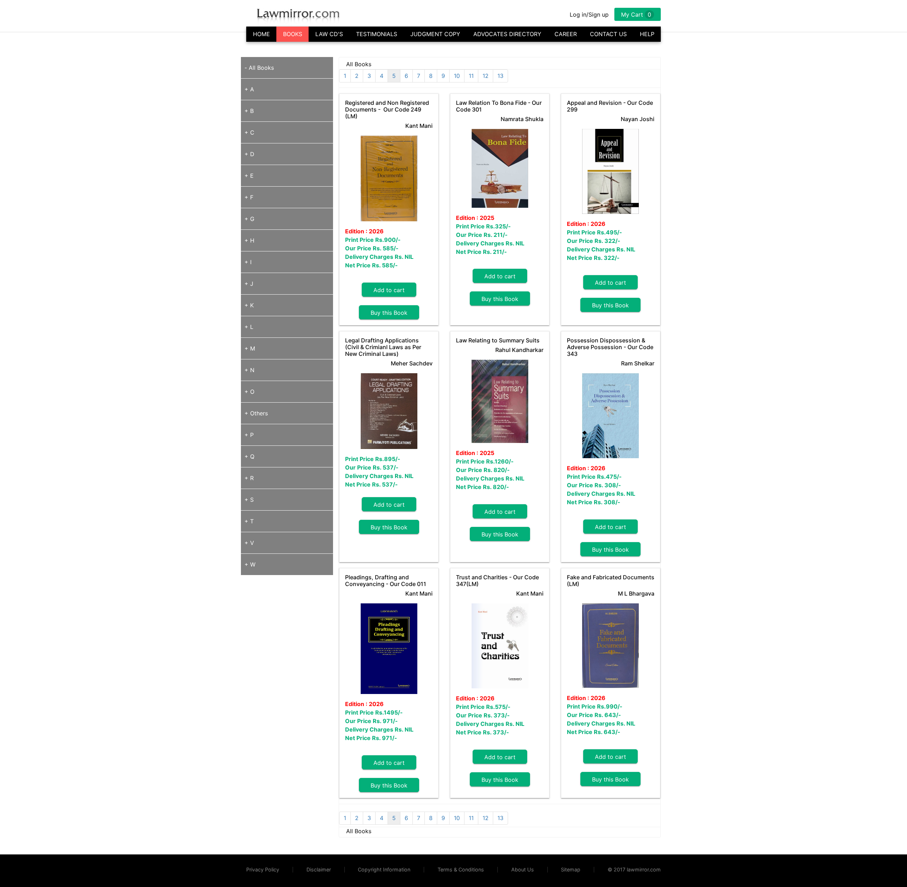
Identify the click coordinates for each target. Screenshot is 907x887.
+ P (249, 434)
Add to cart (389, 290)
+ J (248, 283)
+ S (249, 499)
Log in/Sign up (589, 14)
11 (471, 75)
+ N (249, 370)
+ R (249, 478)
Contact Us (608, 34)
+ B (249, 110)
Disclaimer (318, 869)
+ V (249, 542)
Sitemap (570, 869)
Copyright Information (384, 869)
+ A (249, 89)
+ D (249, 154)
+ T (249, 521)
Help (647, 34)
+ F (248, 197)
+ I (248, 262)
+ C (249, 132)
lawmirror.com (644, 869)
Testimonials (376, 34)
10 (457, 75)
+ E (249, 175)
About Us (522, 869)
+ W (249, 564)
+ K (249, 305)
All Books (261, 67)
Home (261, 34)
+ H (249, 240)
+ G (249, 218)
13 (500, 75)
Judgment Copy (435, 34)
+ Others (256, 413)
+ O (249, 391)
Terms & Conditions (461, 869)
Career (565, 34)
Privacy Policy (262, 869)
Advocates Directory (507, 34)
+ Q (249, 456)
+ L (248, 326)
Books (292, 34)
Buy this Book (389, 312)
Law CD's (329, 34)
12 (486, 75)
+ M (249, 348)
